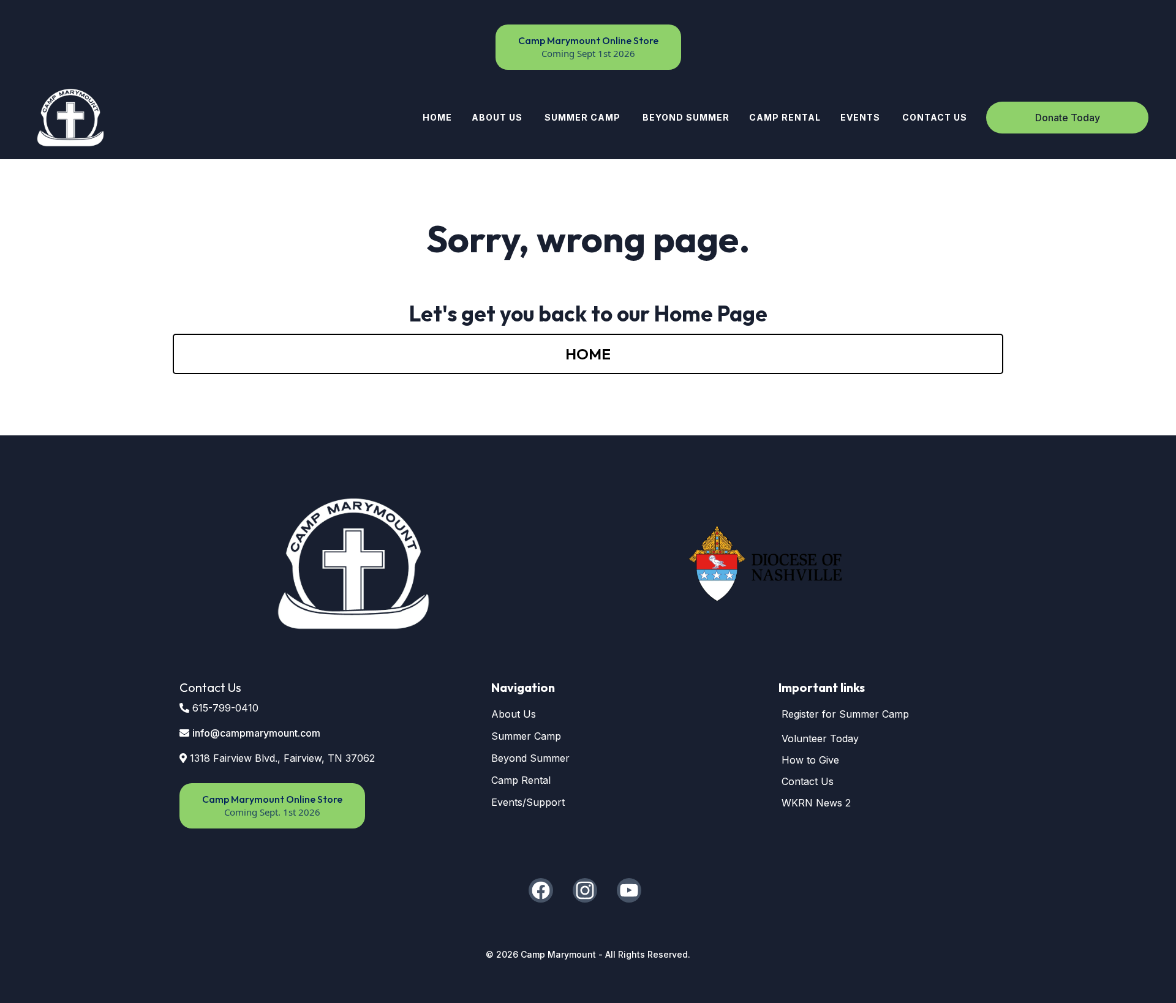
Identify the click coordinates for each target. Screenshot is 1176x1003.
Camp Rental (521, 780)
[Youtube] (629, 890)
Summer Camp (526, 736)
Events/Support (528, 802)
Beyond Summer (530, 758)
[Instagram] (585, 890)
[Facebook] (541, 890)
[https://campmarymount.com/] (70, 117)
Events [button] (861, 117)
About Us (513, 714)
